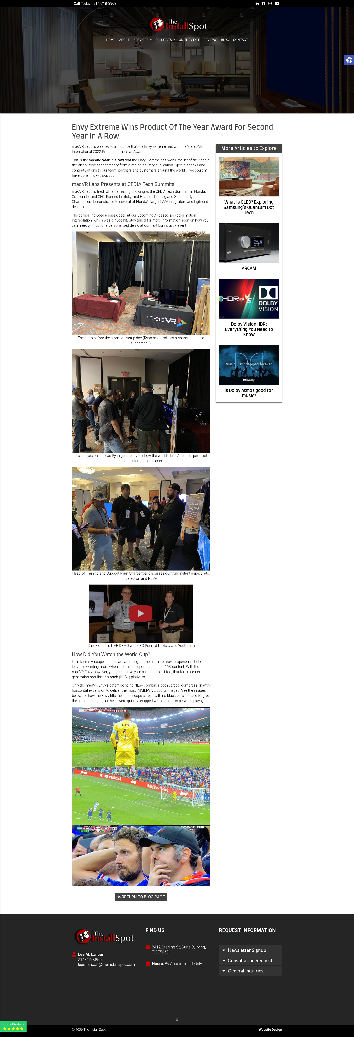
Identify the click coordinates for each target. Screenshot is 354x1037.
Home (110, 40)
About (124, 40)
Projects (164, 40)
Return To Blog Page (143, 897)
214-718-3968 (104, 4)
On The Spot (189, 40)
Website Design (270, 1029)
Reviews (210, 40)
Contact (240, 40)
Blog (225, 40)
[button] (349, 60)
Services (141, 40)
